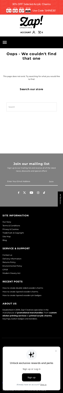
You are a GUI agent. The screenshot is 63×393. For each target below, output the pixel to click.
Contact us (7, 255)
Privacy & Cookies (11, 229)
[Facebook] (18, 193)
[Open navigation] (10, 42)
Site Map (7, 236)
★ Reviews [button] (60, 199)
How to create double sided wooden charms (23, 288)
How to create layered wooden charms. (20, 291)
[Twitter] (24, 193)
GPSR (5, 269)
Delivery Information (12, 259)
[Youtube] (31, 193)
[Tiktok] (44, 193)
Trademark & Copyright (13, 233)
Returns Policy (9, 262)
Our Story (7, 222)
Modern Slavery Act (11, 273)
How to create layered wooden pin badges (22, 295)
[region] (31, 7)
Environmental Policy (12, 266)
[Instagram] (38, 193)
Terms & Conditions (11, 225)
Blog (5, 240)
